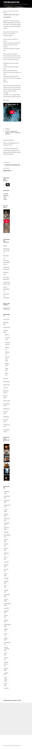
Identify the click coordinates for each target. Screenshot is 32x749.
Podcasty (5, 409)
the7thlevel (7, 643)
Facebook (5, 195)
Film (4, 378)
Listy (4, 387)
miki (6, 578)
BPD (6, 335)
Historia (7, 347)
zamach (7, 133)
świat (5, 684)
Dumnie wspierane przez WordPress (12, 745)
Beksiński (5, 322)
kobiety (6, 565)
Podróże (7, 352)
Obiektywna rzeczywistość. (6, 250)
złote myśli (5, 679)
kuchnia (6, 570)
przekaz (6, 620)
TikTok (5, 199)
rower (5, 634)
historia (6, 544)
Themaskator (11, 2)
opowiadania (7, 604)
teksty (12, 132)
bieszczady (7, 497)
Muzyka (5, 396)
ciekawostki (7, 506)
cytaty (5, 510)
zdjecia (6, 669)
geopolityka (7, 535)
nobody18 (14, 131)
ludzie (5, 574)
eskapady (6, 524)
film (6, 532)
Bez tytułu (6, 255)
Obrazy (5, 400)
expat (5, 12)
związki (6, 673)
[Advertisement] (16, 719)
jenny (5, 558)
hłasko (6, 549)
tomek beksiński (6, 648)
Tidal (4, 197)
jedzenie (6, 553)
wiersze (17, 132)
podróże (6, 611)
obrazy (6, 600)
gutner (6, 540)
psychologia (7, 625)
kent (6, 562)
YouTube (5, 193)
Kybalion (5, 384)
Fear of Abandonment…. (6, 289)
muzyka (6, 582)
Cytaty (5, 327)
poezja (7, 132)
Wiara (6, 373)
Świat (6, 368)
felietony (6, 528)
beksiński (6, 492)
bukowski (6, 501)
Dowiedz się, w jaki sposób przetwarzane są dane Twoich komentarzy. (12, 152)
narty (5, 586)
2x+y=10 (5, 319)
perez (6, 608)
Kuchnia (5, 381)
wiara (5, 654)
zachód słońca (6, 664)
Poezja (7, 129)
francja (7, 131)
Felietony (5, 330)
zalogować (12, 143)
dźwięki (6, 515)
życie (6, 688)
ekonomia (6, 519)
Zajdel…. (5, 245)
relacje (6, 630)
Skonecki (5, 420)
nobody (6, 591)
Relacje (7, 363)
